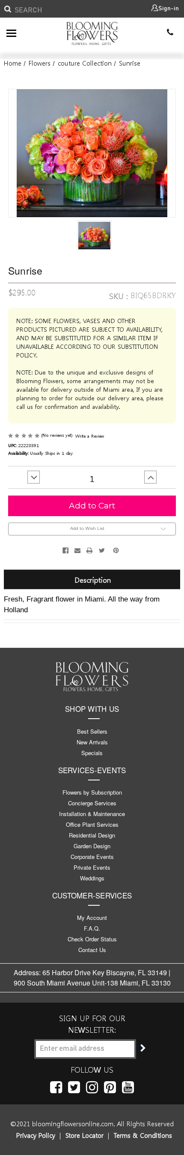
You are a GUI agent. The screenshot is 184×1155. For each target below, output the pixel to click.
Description (92, 579)
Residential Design (92, 835)
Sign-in (168, 9)
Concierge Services (92, 803)
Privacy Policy (35, 1135)
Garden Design (92, 846)
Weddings (92, 878)
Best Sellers (92, 731)
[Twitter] (102, 550)
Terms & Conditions (143, 1135)
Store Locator (84, 1135)
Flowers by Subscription (92, 792)
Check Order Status (92, 939)
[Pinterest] (116, 550)
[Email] (77, 550)
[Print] (89, 550)
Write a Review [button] (89, 435)
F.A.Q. (92, 928)
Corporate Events (92, 857)
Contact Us (92, 950)
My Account (92, 917)
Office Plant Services (92, 824)
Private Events (92, 867)
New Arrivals (92, 742)
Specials (92, 753)
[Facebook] (65, 550)
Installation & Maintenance (92, 814)
